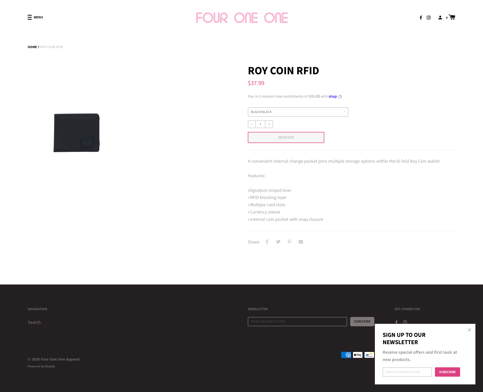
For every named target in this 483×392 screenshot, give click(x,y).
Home (32, 47)
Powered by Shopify (41, 366)
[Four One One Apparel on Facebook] (421, 17)
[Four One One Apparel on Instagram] (429, 17)
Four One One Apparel (60, 359)
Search (34, 322)
